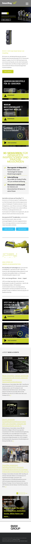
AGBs (19, 539)
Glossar (26, 540)
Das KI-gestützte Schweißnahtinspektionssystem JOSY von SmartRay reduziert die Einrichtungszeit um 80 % (14, 422)
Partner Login (17, 540)
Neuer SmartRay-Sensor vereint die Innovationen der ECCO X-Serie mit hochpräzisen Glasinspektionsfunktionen (15, 378)
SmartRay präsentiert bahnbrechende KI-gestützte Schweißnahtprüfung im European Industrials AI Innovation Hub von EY (15, 468)
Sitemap (13, 540)
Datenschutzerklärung (6, 540)
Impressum (15, 539)
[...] (10, 395)
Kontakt (22, 540)
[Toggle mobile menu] (27, 3)
